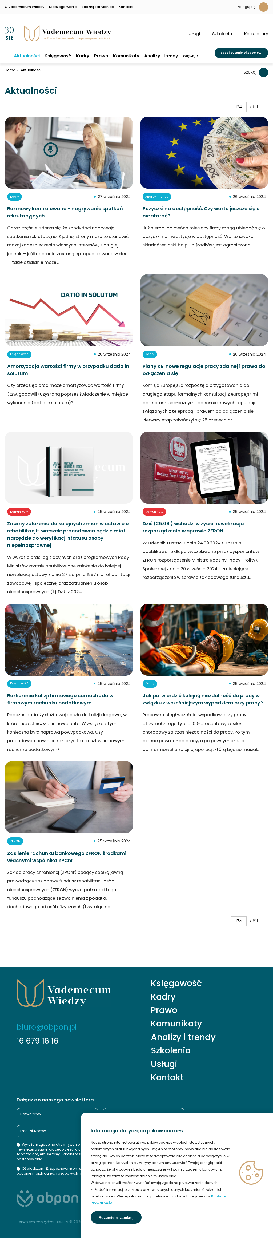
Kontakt (126, 7)
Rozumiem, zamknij (116, 1217)
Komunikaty (126, 56)
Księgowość (58, 56)
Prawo (101, 56)
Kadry (82, 56)
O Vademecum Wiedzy (24, 7)
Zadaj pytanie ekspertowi (241, 53)
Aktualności (27, 56)
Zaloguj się (246, 7)
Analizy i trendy (161, 56)
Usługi (164, 1064)
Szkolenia (171, 1050)
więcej (189, 55)
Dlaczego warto (63, 7)
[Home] (7, 55)
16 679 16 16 (37, 1041)
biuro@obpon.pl (47, 1027)
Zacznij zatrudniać (98, 7)
